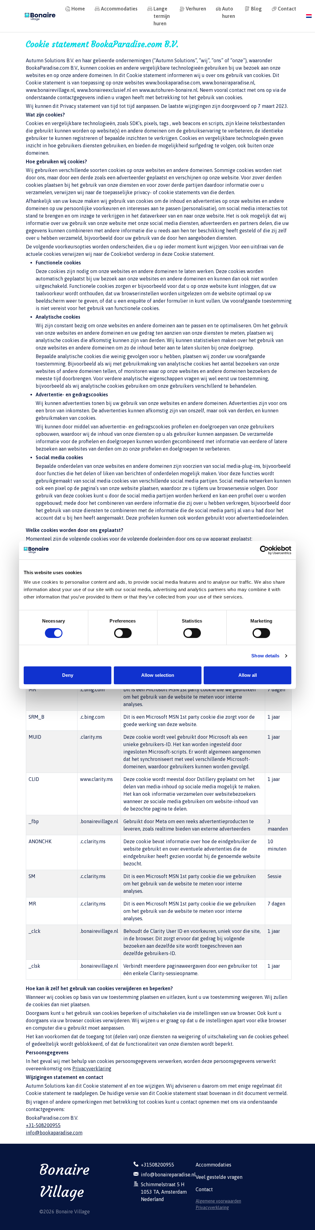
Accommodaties (119, 8)
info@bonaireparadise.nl (168, 1174)
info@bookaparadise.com (54, 1132)
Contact (287, 8)
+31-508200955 (43, 1125)
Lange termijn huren (162, 16)
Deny (67, 675)
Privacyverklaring (91, 1068)
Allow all (247, 675)
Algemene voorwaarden (218, 1201)
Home (78, 8)
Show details (265, 655)
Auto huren (228, 12)
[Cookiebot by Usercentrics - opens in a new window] (264, 550)
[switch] (123, 633)
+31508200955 (157, 1164)
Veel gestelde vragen (219, 1177)
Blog (256, 8)
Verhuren (196, 8)
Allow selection (157, 675)
